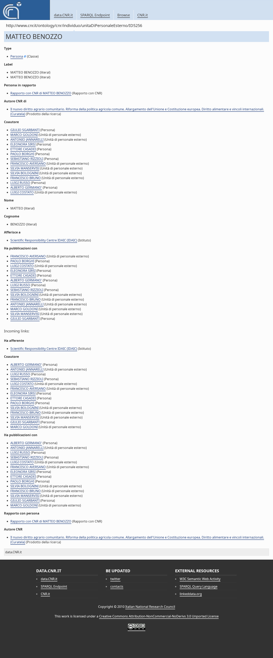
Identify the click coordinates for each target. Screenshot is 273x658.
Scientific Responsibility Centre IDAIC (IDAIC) (43, 240)
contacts (116, 586)
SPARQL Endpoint (95, 15)
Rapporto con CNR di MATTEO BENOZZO (40, 93)
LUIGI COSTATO (22, 192)
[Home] (25, 10)
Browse (123, 15)
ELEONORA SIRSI (23, 144)
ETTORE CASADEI (23, 149)
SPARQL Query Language (198, 586)
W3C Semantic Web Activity (200, 579)
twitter (115, 579)
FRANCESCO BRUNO (25, 178)
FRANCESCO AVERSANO (28, 163)
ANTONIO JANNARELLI (27, 139)
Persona (16, 56)
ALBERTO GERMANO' (26, 187)
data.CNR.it (63, 15)
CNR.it (142, 15)
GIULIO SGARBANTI (25, 130)
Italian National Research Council (150, 606)
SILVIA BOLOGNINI (24, 173)
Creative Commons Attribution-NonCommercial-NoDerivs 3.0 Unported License (159, 616)
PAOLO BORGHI (22, 154)
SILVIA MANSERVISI (24, 168)
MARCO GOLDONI (24, 135)
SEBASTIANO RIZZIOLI (26, 159)
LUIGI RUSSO (20, 182)
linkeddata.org (191, 594)
